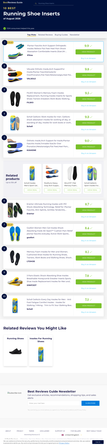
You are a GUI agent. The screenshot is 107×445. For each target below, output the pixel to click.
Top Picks (31, 35)
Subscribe (90, 403)
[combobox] (53, 3)
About (8, 431)
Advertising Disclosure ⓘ (32, 434)
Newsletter (75, 35)
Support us (60, 431)
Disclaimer (44, 431)
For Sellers (76, 431)
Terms (31, 431)
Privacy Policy (64, 443)
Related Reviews (45, 35)
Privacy (20, 431)
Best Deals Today (94, 431)
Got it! (98, 442)
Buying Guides (61, 35)
